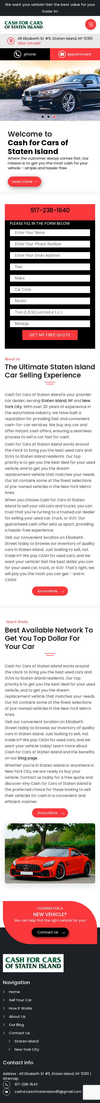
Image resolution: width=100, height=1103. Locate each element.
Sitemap (10, 1078)
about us (17, 1016)
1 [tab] (44, 118)
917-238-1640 (26, 1084)
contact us (19, 1032)
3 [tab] (55, 118)
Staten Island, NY (57, 400)
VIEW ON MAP (29, 43)
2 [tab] (50, 118)
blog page (27, 758)
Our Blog (16, 1024)
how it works (20, 1008)
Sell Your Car (20, 1000)
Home (14, 991)
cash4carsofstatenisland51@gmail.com (48, 1091)
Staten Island (27, 1041)
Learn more (22, 181)
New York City (27, 1049)
